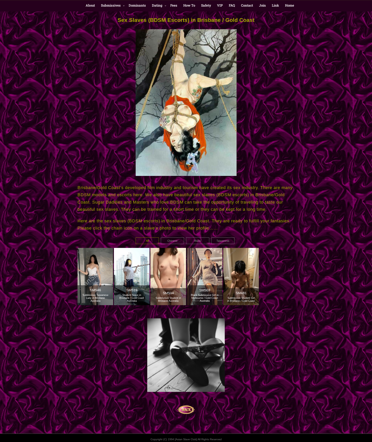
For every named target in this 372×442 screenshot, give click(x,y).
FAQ (232, 5)
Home (289, 5)
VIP (220, 5)
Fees (173, 5)
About (90, 5)
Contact (247, 5)
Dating (157, 5)
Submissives (111, 5)
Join (262, 5)
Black (197, 240)
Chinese (172, 240)
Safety (206, 5)
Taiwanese (222, 240)
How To (189, 5)
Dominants (137, 5)
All (147, 240)
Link (275, 5)
